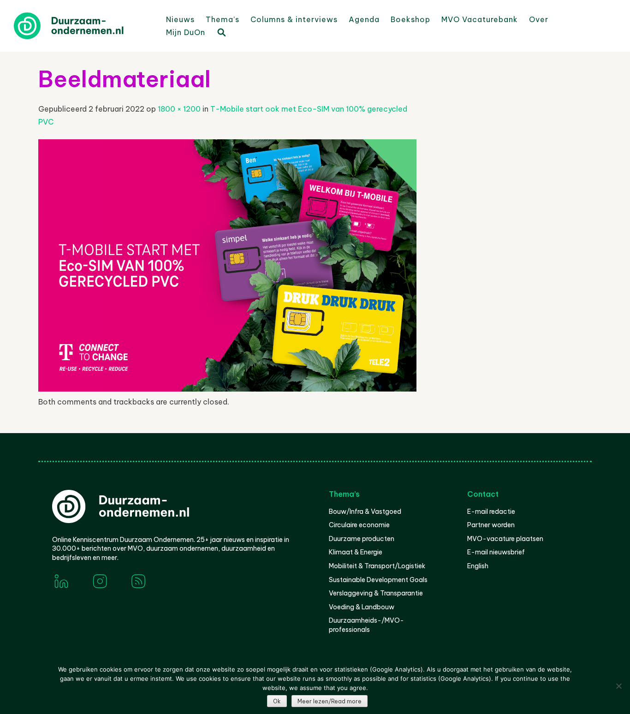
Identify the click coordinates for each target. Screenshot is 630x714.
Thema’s (222, 19)
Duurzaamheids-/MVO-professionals (366, 625)
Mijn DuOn (185, 32)
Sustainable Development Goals (378, 580)
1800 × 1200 (179, 108)
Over (538, 19)
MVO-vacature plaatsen (505, 539)
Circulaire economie (359, 525)
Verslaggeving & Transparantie (376, 593)
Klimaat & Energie (355, 552)
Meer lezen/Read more (329, 701)
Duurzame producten (361, 539)
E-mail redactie (491, 511)
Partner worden (491, 525)
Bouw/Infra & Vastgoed (365, 511)
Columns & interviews (294, 19)
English (477, 566)
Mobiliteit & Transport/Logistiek (377, 566)
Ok (277, 701)
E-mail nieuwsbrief (496, 552)
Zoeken (221, 31)
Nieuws (180, 19)
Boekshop (410, 19)
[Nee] (618, 685)
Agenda (364, 19)
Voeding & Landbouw (361, 607)
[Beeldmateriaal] (227, 388)
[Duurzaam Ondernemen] (83, 25)
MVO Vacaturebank (479, 19)
